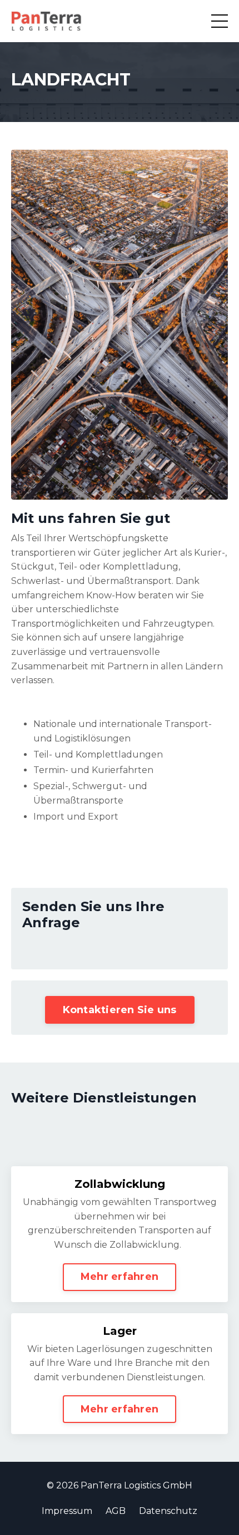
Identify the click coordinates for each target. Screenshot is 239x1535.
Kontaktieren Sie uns (120, 1010)
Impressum (67, 1511)
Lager (120, 1331)
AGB (116, 1511)
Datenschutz (168, 1511)
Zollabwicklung (119, 1184)
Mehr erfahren (119, 1276)
